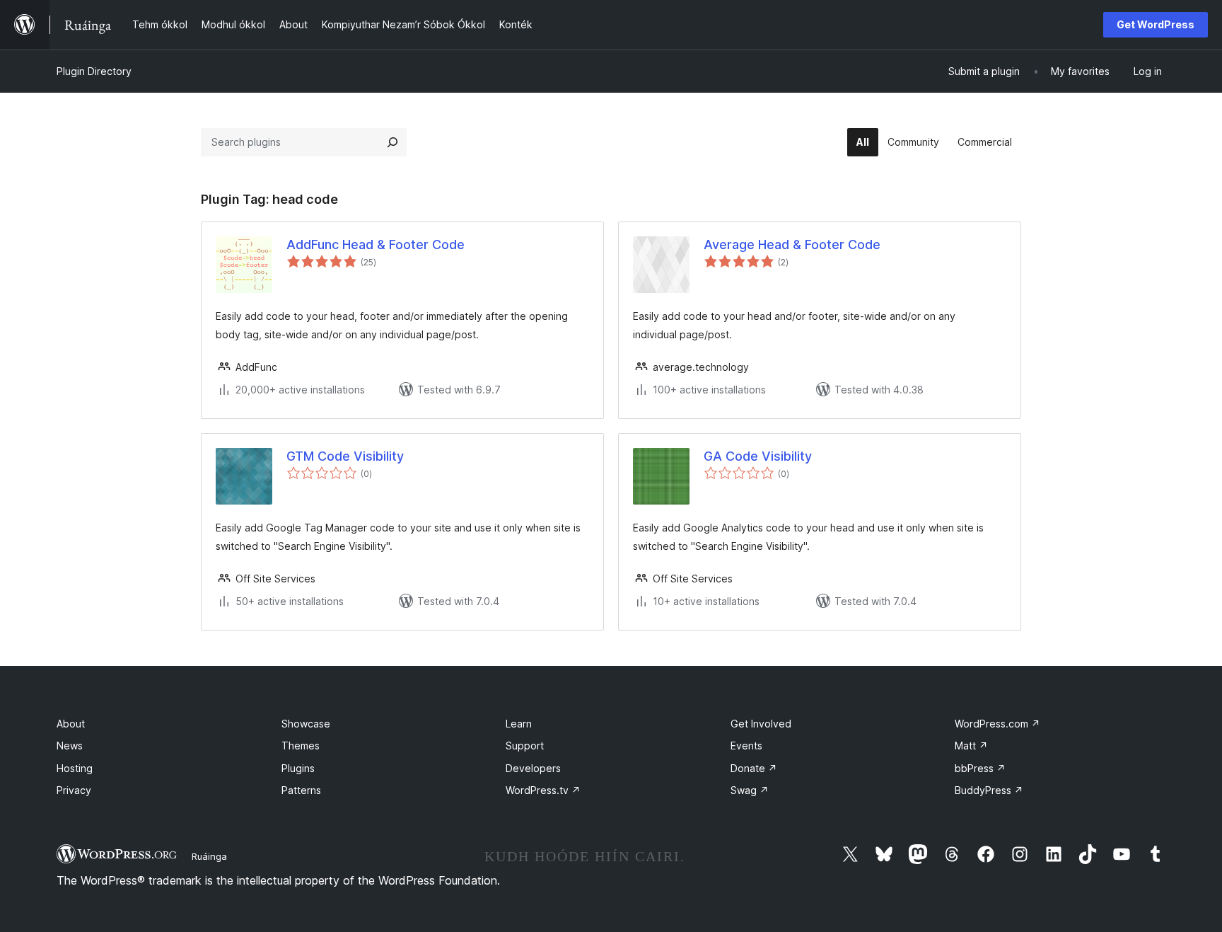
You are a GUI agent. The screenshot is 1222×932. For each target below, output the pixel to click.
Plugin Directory (94, 71)
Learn (519, 724)
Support (525, 746)
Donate (754, 768)
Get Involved (761, 724)
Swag (750, 790)
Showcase (305, 724)
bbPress (980, 768)
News (70, 746)
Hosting (75, 768)
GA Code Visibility (758, 456)
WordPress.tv (543, 790)
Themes (300, 746)
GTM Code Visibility (345, 456)
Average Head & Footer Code (792, 244)
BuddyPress (989, 790)
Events (746, 746)
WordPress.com (997, 724)
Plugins (298, 768)
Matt (971, 746)
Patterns (301, 790)
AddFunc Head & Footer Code (375, 244)
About (71, 724)
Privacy (74, 790)
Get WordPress (1155, 24)
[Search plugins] (392, 142)
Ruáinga (209, 856)
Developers (533, 768)
